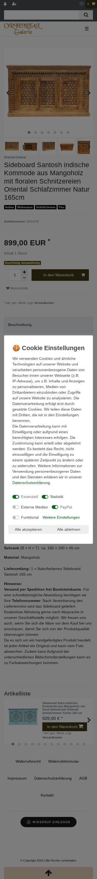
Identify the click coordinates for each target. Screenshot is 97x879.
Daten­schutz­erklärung (31, 482)
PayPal (66, 507)
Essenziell (29, 496)
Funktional (30, 517)
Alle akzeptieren (28, 529)
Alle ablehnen (68, 529)
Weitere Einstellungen (61, 517)
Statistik (56, 496)
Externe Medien (34, 507)
